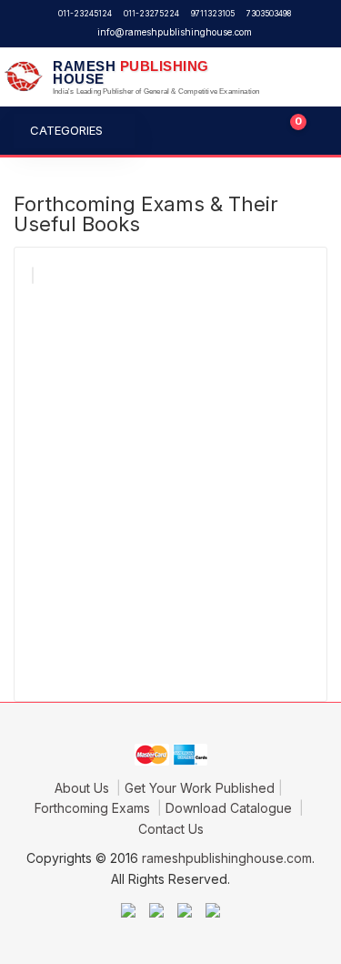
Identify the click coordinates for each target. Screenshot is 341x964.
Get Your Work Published (200, 788)
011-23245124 (85, 13)
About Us (84, 788)
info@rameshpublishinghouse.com (174, 31)
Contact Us (171, 829)
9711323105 (213, 13)
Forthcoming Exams (94, 808)
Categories (66, 130)
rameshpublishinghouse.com (227, 858)
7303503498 (268, 13)
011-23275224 (151, 13)
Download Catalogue (230, 808)
